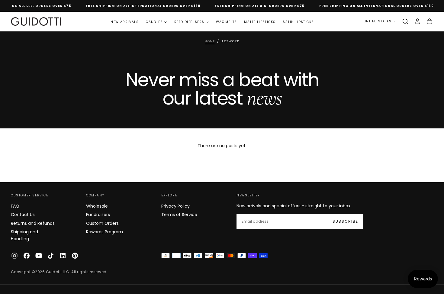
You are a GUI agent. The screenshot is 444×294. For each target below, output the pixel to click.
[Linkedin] (62, 255)
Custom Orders (102, 223)
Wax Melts (226, 22)
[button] (405, 21)
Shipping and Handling (24, 235)
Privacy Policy (175, 206)
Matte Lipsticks (259, 22)
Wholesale (97, 206)
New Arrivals (125, 22)
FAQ (15, 206)
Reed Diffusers (189, 22)
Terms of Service (179, 215)
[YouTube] (38, 255)
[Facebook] (26, 255)
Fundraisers (98, 215)
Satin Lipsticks (298, 22)
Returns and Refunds (33, 223)
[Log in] (417, 21)
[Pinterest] (75, 255)
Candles (154, 22)
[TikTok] (50, 255)
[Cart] (429, 21)
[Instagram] (14, 255)
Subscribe (345, 221)
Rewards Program (104, 232)
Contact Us (23, 215)
